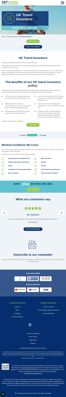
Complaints (17, 313)
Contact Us (17, 307)
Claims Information (48, 313)
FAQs (17, 310)
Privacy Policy (33, 336)
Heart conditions (13, 173)
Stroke (10, 165)
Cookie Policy (33, 340)
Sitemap (33, 343)
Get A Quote (33, 125)
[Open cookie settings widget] (3, 394)
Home (3, 36)
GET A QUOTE (33, 41)
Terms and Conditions (33, 333)
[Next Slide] (61, 213)
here (49, 393)
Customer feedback (17, 316)
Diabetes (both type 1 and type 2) (18, 162)
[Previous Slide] (4, 213)
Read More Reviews (33, 229)
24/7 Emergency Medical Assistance (48, 310)
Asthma (43, 165)
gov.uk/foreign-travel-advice (29, 367)
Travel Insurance (12, 36)
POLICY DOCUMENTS (33, 46)
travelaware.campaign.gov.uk (33, 373)
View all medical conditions (49, 173)
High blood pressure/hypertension (19, 158)
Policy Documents (48, 307)
